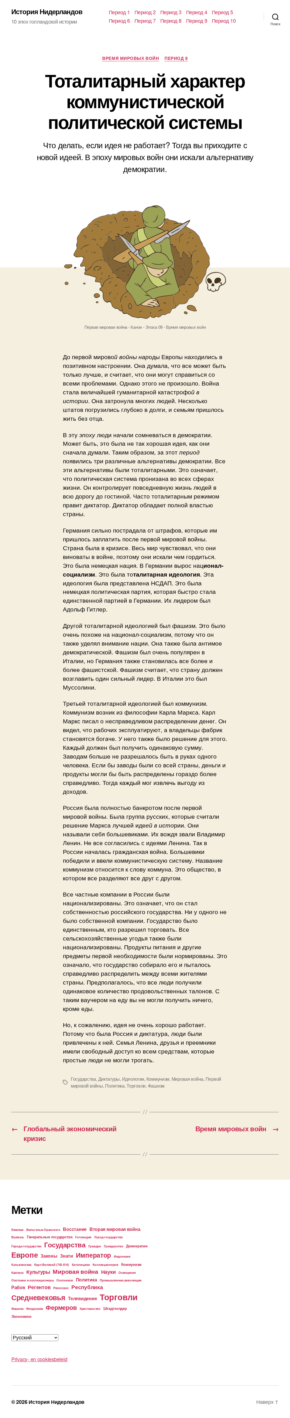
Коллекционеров (105, 1264)
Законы (48, 1255)
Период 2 (145, 12)
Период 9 (196, 21)
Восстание (75, 1229)
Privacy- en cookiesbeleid (39, 1359)
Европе (24, 1254)
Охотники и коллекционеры (32, 1280)
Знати (66, 1255)
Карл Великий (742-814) (51, 1264)
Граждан (94, 1246)
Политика (115, 1085)
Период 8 (171, 21)
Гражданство (113, 1246)
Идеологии (133, 1079)
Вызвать (17, 1237)
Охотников (64, 1280)
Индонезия (122, 1256)
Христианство (90, 1308)
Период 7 (145, 21)
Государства (83, 1079)
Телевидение (82, 1298)
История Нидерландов (46, 11)
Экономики (21, 1316)
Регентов (39, 1287)
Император (93, 1255)
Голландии (83, 1237)
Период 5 (222, 12)
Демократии (136, 1246)
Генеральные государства (49, 1236)
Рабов (18, 1287)
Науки (108, 1271)
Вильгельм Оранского (43, 1230)
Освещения (127, 1272)
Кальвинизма (21, 1264)
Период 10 (224, 21)
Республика (87, 1287)
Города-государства (26, 1246)
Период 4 (196, 12)
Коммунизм (158, 1079)
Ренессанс (61, 1288)
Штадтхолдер (115, 1308)
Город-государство (108, 1237)
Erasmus (17, 1230)
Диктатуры (109, 1079)
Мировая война (188, 1079)
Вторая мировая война (114, 1229)
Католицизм (81, 1264)
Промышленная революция (120, 1280)
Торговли (136, 1085)
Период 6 (119, 21)
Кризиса (17, 1272)
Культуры (38, 1271)
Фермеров (61, 1307)
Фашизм (156, 1085)
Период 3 (171, 12)
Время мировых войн (130, 58)
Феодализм (34, 1308)
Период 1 (119, 12)
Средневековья (38, 1297)
